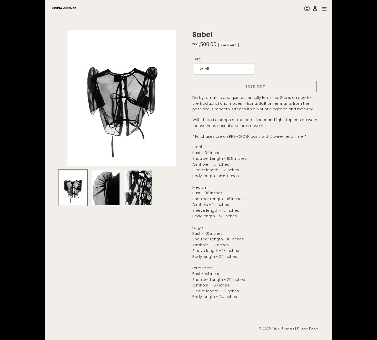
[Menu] (324, 8)
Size (197, 59)
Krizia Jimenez (283, 328)
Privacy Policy (307, 328)
